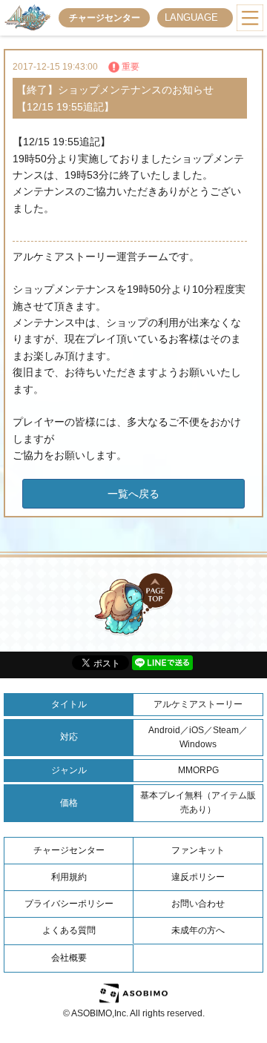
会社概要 (69, 958)
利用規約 (69, 877)
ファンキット (198, 850)
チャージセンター (104, 18)
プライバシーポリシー (68, 903)
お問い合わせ (198, 903)
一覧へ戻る (133, 494)
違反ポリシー (198, 877)
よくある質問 (69, 930)
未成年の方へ (198, 930)
